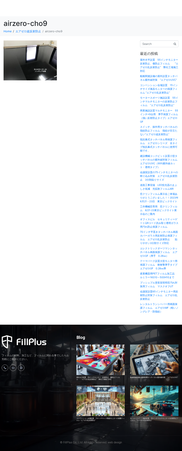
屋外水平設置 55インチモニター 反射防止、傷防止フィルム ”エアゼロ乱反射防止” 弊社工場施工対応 (98, 378)
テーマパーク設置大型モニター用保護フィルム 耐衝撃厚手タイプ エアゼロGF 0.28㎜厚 (160, 264)
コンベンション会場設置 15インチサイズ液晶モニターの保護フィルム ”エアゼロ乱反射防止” (159, 89)
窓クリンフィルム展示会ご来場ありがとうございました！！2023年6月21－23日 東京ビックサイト (159, 197)
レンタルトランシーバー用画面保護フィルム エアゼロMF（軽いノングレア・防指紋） (159, 307)
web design (115, 442)
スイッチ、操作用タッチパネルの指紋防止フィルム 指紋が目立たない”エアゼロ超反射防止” (158, 130)
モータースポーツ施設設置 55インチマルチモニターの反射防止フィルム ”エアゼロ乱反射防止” (159, 101)
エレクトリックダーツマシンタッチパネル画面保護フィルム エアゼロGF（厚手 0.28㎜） (158, 252)
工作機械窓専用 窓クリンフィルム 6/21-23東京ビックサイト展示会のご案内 (158, 210)
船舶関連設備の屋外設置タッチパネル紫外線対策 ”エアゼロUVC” (154, 377)
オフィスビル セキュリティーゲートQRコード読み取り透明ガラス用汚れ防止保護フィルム (159, 223)
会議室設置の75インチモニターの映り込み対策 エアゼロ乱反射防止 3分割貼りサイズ (159, 176)
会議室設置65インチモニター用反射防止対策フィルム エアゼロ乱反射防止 (159, 295)
